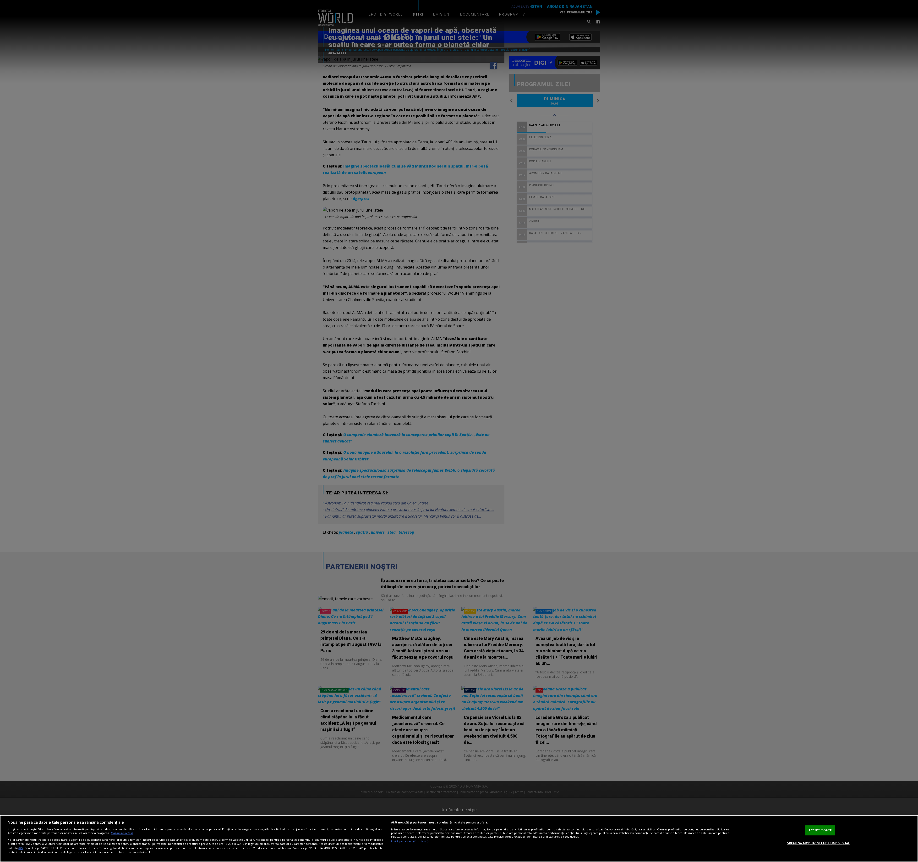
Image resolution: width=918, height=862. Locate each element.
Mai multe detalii (122, 833)
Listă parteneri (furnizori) (409, 841)
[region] (459, 838)
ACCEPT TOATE (820, 830)
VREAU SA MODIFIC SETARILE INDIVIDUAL (818, 843)
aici (20, 848)
